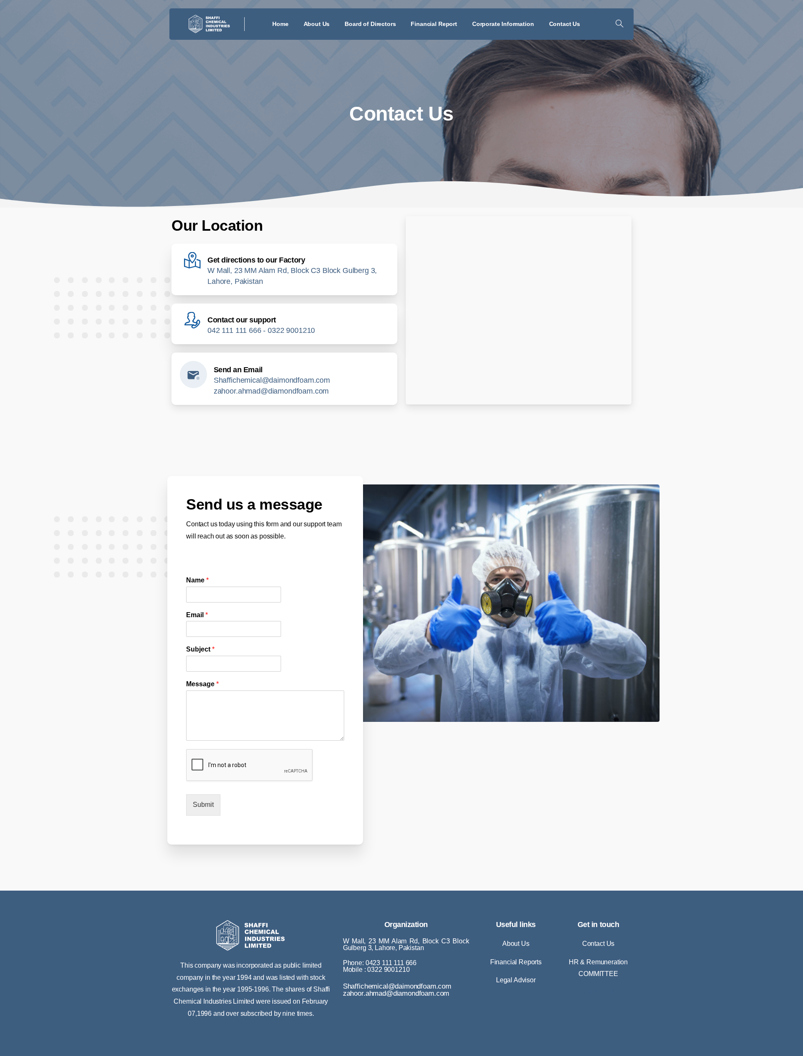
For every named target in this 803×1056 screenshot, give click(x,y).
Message (202, 684)
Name (197, 580)
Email (197, 614)
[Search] (619, 24)
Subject (200, 649)
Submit (203, 804)
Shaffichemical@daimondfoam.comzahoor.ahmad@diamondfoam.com (397, 989)
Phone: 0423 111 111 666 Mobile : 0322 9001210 (380, 966)
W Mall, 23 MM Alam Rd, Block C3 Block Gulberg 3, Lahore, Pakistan (406, 944)
